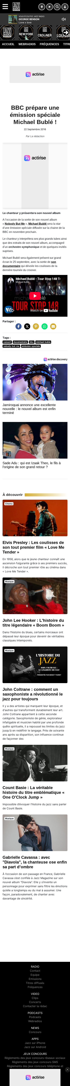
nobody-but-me (11, 346)
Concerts (35, 1002)
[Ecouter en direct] (49, 6)
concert (7, 342)
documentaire (20, 342)
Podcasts (35, 1017)
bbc (32, 342)
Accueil (8, 44)
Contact (35, 970)
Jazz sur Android (35, 1047)
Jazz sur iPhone (35, 1043)
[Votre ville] (41, 6)
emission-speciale (31, 346)
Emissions (35, 979)
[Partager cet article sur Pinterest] (35, 328)
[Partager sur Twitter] (26, 328)
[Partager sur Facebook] (18, 328)
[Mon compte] (65, 6)
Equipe (35, 974)
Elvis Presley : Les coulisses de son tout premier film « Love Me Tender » (33, 547)
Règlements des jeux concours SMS (35, 1062)
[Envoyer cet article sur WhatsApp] (44, 328)
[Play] (4, 30)
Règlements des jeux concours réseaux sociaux (35, 1058)
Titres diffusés (35, 983)
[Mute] (63, 19)
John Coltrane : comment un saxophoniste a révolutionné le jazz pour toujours (33, 694)
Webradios (27, 44)
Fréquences (49, 44)
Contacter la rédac (35, 1006)
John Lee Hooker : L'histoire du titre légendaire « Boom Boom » (33, 622)
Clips (35, 998)
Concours (35, 1032)
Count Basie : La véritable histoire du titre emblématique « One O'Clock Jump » (33, 792)
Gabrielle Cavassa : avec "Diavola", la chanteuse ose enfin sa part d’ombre (35, 862)
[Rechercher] (57, 6)
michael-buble (43, 342)
